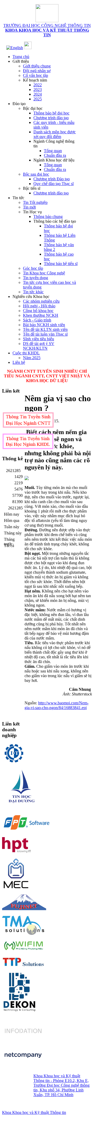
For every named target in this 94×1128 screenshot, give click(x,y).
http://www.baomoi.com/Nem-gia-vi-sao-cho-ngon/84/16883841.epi (57, 705)
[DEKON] (19, 991)
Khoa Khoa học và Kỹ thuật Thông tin (34, 1112)
